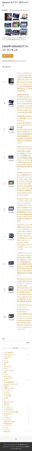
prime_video (7, 376)
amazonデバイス (8, 378)
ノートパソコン (7, 425)
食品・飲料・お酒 (8, 423)
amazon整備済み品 (9, 382)
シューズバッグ (7, 356)
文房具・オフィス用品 (9, 421)
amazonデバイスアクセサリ (11, 384)
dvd (5, 364)
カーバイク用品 (7, 396)
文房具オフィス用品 (9, 388)
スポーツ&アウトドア (9, 354)
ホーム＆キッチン (8, 407)
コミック (6, 374)
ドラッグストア (7, 394)
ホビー (5, 380)
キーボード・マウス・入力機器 (11, 411)
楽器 (5, 372)
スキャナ (6, 427)
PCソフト (6, 415)
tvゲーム (6, 360)
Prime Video (7, 419)
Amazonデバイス (8, 413)
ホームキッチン (7, 366)
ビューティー (7, 392)
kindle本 (6, 362)
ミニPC (6, 368)
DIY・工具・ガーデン (9, 409)
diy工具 (6, 398)
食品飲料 (6, 386)
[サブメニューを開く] (28, 354)
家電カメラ (6, 404)
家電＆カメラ (7, 431)
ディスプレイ (7, 429)
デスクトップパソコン (9, 370)
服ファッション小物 (8, 402)
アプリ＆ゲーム (7, 417)
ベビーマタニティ (8, 390)
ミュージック (7, 405)
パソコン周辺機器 (8, 352)
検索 (3, 339)
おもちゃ (6, 358)
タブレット (9, 56)
